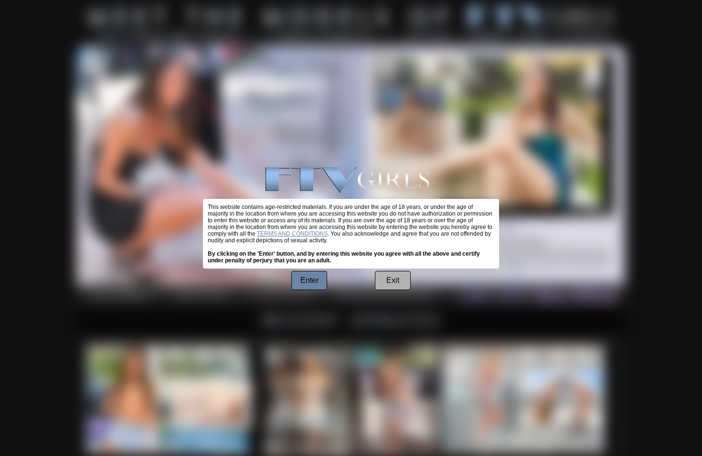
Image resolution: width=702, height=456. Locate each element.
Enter (309, 280)
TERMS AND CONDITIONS (292, 233)
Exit (392, 280)
